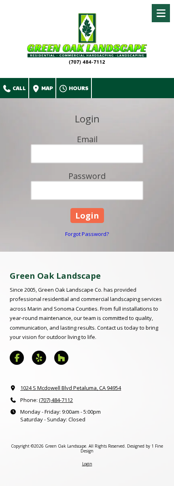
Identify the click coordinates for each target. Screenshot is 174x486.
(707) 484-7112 (56, 400)
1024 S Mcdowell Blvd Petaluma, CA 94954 (70, 387)
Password (87, 175)
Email (87, 139)
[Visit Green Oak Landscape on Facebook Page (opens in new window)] (17, 358)
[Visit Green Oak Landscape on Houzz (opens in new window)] (61, 358)
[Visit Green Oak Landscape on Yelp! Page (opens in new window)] (39, 358)
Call (19, 88)
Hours (78, 88)
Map (46, 88)
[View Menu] (161, 13)
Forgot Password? (87, 234)
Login (87, 464)
